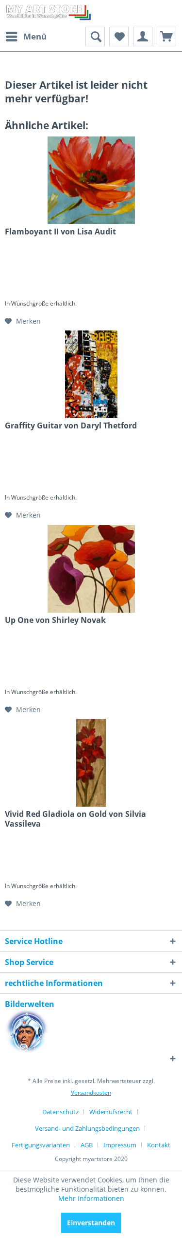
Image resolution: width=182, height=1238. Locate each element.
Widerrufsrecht (110, 1111)
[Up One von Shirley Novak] (91, 569)
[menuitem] (25, 36)
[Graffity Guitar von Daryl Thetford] (91, 374)
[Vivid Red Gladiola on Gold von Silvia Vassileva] (91, 763)
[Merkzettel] (119, 36)
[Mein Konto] (142, 36)
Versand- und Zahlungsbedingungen (87, 1128)
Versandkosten (91, 1092)
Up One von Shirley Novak (55, 620)
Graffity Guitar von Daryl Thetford (71, 426)
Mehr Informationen (91, 1198)
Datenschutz (60, 1111)
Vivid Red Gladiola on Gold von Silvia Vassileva (75, 819)
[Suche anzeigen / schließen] (95, 36)
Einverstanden (91, 1222)
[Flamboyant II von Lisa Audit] (91, 180)
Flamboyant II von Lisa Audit (60, 232)
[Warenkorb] (166, 36)
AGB (87, 1145)
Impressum (119, 1145)
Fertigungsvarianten (41, 1145)
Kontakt (158, 1145)
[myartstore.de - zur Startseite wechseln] (48, 13)
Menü (35, 36)
